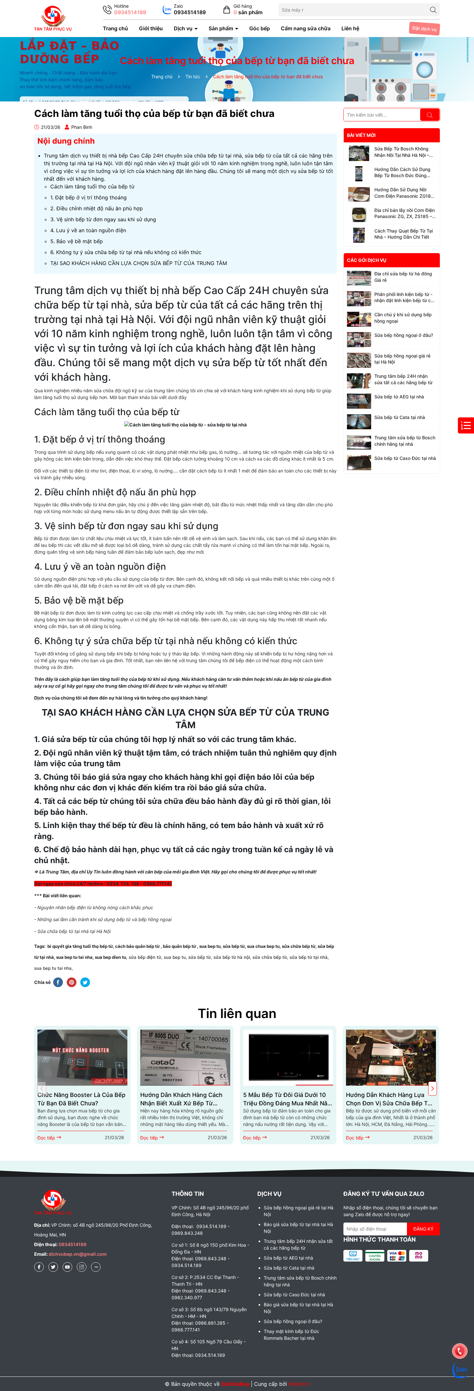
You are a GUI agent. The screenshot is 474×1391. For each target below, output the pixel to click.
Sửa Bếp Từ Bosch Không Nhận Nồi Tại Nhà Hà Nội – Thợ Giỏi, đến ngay (401, 152)
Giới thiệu (151, 28)
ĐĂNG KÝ (423, 1229)
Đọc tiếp (46, 1137)
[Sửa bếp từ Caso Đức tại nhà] (359, 463)
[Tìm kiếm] (433, 9)
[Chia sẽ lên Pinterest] (71, 982)
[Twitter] (53, 1267)
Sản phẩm (221, 28)
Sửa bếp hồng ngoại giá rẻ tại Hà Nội (402, 359)
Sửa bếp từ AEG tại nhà (399, 396)
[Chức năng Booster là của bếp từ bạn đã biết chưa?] (82, 1057)
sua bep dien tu (110, 957)
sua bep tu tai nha (74, 957)
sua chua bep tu (263, 946)
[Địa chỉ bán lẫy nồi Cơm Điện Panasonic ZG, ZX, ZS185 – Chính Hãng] (359, 215)
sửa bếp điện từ (144, 957)
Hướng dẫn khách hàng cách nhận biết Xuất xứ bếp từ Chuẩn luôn (181, 1099)
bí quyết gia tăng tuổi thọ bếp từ (80, 946)
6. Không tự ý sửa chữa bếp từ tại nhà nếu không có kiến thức (126, 252)
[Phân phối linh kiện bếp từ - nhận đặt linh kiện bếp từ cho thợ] (359, 299)
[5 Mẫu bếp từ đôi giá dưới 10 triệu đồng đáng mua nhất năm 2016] (288, 1057)
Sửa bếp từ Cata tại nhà (399, 417)
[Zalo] (96, 1267)
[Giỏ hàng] (242, 10)
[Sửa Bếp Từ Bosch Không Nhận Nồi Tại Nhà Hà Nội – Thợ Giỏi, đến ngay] (359, 153)
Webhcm (299, 1384)
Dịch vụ (184, 28)
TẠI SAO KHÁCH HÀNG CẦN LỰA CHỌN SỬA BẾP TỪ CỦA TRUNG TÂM (138, 263)
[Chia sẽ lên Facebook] (58, 982)
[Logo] (53, 18)
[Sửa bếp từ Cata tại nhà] (359, 422)
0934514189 (72, 1244)
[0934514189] (124, 10)
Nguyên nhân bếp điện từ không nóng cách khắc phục (95, 907)
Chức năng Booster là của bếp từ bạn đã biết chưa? (81, 1098)
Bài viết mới (361, 135)
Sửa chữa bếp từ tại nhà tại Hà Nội (74, 931)
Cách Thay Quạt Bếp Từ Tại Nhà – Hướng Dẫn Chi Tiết (403, 234)
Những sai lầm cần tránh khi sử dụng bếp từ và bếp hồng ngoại (104, 919)
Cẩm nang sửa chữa (306, 28)
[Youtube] (67, 1267)
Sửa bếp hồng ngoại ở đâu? (403, 335)
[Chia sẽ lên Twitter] (85, 982)
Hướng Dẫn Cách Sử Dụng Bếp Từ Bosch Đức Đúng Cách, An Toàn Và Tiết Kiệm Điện (403, 173)
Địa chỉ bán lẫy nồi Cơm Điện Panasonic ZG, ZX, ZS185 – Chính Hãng (404, 213)
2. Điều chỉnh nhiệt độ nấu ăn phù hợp (96, 208)
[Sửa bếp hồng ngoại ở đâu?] (359, 340)
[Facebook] (39, 1267)
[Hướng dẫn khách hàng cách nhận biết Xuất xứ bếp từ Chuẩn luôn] (185, 1057)
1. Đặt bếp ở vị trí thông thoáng (88, 197)
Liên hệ (350, 28)
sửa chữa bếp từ (298, 946)
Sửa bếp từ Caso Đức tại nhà (405, 458)
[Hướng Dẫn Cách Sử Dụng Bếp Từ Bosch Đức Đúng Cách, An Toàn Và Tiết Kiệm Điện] (359, 174)
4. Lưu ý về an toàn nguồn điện (88, 230)
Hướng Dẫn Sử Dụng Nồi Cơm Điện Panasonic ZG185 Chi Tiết (404, 193)
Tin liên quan (237, 1013)
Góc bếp (259, 28)
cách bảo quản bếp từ (138, 946)
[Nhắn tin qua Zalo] (184, 10)
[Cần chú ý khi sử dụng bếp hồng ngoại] (359, 319)
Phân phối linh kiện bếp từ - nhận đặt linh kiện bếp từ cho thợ (405, 297)
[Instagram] (81, 1267)
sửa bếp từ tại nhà (309, 957)
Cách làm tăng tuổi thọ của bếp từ (92, 186)
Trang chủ (115, 28)
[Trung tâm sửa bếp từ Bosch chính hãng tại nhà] (359, 442)
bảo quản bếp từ (179, 946)
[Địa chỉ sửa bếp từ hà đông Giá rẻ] (359, 278)
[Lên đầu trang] (460, 1333)
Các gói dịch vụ (366, 260)
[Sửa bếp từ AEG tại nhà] (359, 401)
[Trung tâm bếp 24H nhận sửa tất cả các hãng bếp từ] (359, 380)
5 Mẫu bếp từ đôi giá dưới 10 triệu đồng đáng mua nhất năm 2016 (287, 1099)
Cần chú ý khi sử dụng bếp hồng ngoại (403, 318)
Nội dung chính (66, 141)
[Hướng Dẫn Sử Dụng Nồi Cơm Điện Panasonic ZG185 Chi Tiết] (359, 194)
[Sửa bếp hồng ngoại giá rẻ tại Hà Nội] (359, 360)
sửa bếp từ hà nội (231, 957)
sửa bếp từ (234, 946)
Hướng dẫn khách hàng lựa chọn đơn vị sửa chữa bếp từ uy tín (388, 1099)
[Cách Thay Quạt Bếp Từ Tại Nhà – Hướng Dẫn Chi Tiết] (359, 235)
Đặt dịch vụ (424, 28)
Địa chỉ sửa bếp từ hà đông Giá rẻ (403, 277)
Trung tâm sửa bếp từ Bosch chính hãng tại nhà (404, 441)
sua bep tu (210, 946)
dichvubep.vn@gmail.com (78, 1254)
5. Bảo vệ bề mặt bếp (76, 241)
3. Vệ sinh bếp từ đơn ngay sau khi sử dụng (103, 219)
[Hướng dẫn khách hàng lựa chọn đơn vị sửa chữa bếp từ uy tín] (391, 1057)
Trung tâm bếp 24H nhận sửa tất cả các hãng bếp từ (403, 379)
